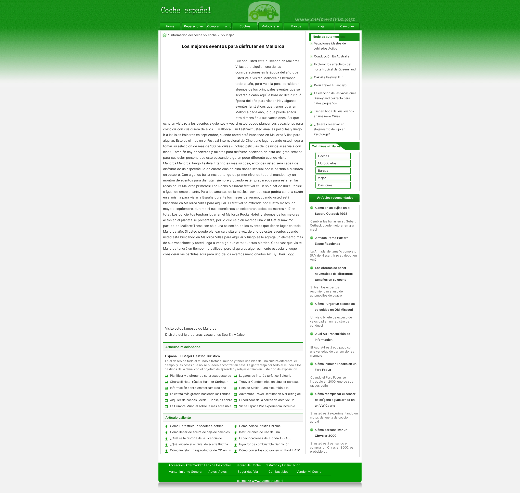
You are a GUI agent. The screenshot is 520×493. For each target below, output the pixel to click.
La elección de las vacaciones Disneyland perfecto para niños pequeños (335, 98)
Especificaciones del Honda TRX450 (265, 438)
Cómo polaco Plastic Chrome (260, 426)
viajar (322, 26)
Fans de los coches (218, 465)
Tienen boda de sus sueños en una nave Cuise (334, 113)
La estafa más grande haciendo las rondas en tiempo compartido (200, 394)
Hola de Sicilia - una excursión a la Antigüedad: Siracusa (263, 388)
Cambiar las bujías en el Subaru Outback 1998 (332, 211)
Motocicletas (270, 26)
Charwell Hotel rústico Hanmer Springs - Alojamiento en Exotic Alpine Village (199, 382)
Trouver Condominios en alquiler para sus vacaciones (269, 382)
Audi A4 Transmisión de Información (332, 337)
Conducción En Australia (331, 56)
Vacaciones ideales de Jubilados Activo (330, 45)
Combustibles (278, 472)
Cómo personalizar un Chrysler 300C (331, 433)
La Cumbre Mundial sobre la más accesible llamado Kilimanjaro (200, 407)
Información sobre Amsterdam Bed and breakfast (198, 388)
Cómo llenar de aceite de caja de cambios (200, 432)
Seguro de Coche (248, 465)
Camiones (347, 26)
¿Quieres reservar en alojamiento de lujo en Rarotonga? (329, 129)
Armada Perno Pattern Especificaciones (331, 241)
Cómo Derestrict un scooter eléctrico (196, 426)
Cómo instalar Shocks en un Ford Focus (335, 367)
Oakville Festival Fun (328, 77)
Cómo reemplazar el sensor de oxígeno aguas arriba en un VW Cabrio (335, 400)
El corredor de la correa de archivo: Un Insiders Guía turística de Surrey (267, 400)
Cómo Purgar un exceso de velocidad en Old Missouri (335, 307)
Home (170, 26)
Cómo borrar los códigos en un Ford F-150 (269, 450)
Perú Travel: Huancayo (330, 85)
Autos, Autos (217, 472)
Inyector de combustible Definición (264, 444)
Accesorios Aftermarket (186, 465)
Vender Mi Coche (309, 472)
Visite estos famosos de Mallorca (191, 328)
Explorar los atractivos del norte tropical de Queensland (335, 66)
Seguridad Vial (248, 472)
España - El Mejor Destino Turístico (192, 356)
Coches (244, 26)
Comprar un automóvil (219, 26)
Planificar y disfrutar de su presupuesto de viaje (200, 376)
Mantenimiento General (185, 472)
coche (212, 35)
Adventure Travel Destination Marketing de (270, 394)
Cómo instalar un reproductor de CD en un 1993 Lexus (200, 451)
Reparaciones (194, 26)
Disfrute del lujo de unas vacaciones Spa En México (205, 334)
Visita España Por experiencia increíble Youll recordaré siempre (267, 407)
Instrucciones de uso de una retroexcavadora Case (259, 433)
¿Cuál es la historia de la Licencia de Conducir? (196, 439)
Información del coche (186, 35)
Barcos (296, 26)
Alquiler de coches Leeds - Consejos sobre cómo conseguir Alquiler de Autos (201, 400)
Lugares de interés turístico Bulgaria (265, 376)
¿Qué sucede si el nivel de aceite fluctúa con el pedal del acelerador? (199, 445)
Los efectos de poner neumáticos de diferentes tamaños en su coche (334, 274)
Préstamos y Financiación (281, 465)
